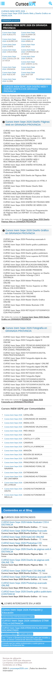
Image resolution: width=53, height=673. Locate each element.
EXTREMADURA (21, 472)
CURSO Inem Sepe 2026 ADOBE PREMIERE (22, 270)
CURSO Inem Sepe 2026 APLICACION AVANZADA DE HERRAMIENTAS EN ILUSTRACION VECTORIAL (26, 266)
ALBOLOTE (9, 34)
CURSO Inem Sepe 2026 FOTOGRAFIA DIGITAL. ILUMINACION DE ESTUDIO (24, 394)
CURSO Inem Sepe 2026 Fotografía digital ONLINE (25, 367)
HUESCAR (9, 74)
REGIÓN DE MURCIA (23, 454)
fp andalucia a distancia (9, 634)
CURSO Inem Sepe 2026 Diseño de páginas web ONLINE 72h (25, 561)
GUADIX (28, 68)
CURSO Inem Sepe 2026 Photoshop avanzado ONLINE (24, 584)
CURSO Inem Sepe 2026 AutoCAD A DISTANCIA (24, 250)
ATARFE (9, 46)
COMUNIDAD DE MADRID (25, 419)
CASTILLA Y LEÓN (22, 439)
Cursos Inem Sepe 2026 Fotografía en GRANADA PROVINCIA (26, 329)
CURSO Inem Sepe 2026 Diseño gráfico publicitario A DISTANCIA (26, 592)
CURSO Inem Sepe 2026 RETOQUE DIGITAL (23, 373)
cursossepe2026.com (19, 668)
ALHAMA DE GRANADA (28, 35)
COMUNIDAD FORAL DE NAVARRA (24, 467)
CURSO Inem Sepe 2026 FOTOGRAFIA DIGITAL (24, 370)
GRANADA (9, 68)
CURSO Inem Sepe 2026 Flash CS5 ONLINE (23, 571)
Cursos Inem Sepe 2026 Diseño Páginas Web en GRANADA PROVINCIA (27, 123)
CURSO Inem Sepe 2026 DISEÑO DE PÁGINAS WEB (26, 202)
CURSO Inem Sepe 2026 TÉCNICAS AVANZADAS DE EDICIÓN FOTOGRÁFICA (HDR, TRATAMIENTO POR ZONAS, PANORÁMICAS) (26, 347)
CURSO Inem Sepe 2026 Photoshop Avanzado (24, 531)
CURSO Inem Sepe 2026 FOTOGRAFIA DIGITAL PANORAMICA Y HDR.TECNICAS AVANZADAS (24, 380)
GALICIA (17, 435)
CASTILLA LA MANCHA (24, 446)
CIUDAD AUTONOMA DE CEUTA (24, 490)
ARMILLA (28, 40)
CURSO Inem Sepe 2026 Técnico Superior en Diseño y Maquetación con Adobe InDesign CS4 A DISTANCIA (26, 275)
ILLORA (9, 80)
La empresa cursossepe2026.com (17, 663)
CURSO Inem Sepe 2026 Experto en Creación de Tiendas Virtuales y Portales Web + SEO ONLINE (24, 155)
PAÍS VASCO (19, 431)
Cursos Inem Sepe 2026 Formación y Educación (22, 611)
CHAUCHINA (9, 51)
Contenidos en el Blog (17, 510)
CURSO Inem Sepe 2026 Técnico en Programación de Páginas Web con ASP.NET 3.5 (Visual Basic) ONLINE (25, 212)
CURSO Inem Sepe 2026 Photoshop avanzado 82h (26, 577)
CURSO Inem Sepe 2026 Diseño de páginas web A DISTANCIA (26, 550)
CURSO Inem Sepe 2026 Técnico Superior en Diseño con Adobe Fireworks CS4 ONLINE (26, 292)
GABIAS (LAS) (29, 63)
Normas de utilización (12, 658)
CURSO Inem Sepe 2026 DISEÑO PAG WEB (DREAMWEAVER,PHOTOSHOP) (22, 144)
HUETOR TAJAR (28, 75)
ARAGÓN (18, 450)
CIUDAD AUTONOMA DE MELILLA (24, 496)
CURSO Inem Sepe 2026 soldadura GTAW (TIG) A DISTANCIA (25, 622)
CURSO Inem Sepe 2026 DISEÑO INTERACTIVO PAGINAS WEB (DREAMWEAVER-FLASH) (24, 192)
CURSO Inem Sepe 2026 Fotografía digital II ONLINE (26, 337)
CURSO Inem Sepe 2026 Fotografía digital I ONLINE (26, 363)
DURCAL (28, 58)
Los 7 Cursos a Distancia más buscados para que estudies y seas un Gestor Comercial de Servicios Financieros (26, 639)
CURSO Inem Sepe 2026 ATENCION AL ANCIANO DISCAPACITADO (25, 629)
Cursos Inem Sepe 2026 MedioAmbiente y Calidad (18, 616)
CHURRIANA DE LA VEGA (30, 52)
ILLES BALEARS (21, 458)
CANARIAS (18, 443)
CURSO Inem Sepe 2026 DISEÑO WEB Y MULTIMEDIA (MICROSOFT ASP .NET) (21, 160)
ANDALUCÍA (19, 423)
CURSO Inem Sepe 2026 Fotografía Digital (21, 376)
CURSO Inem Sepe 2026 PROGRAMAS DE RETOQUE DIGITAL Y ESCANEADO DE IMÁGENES (25, 389)
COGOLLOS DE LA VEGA (10, 59)
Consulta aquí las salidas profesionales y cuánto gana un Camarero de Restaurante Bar (23, 644)
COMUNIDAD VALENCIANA (25, 427)
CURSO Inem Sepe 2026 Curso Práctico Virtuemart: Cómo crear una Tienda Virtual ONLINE (25, 150)
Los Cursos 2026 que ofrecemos (17, 660)
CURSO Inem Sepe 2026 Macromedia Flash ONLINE (26, 261)
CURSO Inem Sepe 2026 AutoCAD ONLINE (22, 537)
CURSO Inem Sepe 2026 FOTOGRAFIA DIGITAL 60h (26, 384)
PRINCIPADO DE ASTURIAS (26, 462)
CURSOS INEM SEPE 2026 (13, 11)
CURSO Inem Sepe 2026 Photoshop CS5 (21, 543)
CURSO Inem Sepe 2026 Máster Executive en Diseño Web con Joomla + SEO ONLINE (26, 198)
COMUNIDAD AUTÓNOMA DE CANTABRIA (25, 477)
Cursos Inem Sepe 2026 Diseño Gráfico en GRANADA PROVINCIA (27, 232)
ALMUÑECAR (10, 40)
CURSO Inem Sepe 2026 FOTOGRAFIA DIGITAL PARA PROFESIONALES (24, 354)
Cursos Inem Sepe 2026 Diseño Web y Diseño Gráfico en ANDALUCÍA (26, 14)
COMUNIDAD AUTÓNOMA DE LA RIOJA (25, 483)
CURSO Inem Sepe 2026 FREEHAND (19, 296)
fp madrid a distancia (25, 634)
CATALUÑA (18, 415)
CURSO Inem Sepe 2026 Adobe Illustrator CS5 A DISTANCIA (25, 523)
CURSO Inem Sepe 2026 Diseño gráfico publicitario (25, 253)
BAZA (28, 46)
